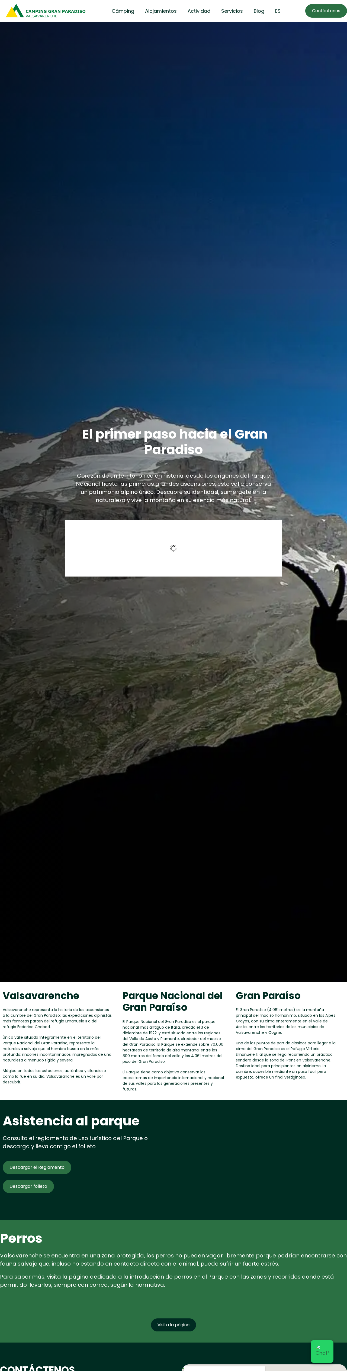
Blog (259, 11)
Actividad (199, 11)
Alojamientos (161, 11)
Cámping (123, 11)
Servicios (232, 11)
